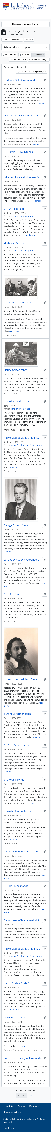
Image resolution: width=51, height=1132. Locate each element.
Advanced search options (18, 47)
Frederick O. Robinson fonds (20, 80)
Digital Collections (12, 1112)
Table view (39, 55)
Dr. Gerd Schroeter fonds (18, 745)
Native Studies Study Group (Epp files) (22, 437)
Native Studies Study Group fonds (26, 445)
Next (31, 1095)
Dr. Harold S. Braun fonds (18, 151)
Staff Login (9, 1128)
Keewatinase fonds (14, 1017)
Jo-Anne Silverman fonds (18, 713)
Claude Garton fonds (15, 369)
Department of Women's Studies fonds (22, 851)
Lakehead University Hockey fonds (22, 177)
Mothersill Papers (14, 243)
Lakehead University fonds (22, 216)
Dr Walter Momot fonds (17, 811)
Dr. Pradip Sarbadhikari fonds (20, 679)
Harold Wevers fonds (20, 408)
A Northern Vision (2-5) (16, 401)
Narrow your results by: (25, 24)
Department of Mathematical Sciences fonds (22, 920)
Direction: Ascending (38, 59)
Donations (34, 1106)
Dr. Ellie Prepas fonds (16, 885)
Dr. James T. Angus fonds (18, 302)
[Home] (25, 6)
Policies (21, 1106)
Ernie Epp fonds (13, 594)
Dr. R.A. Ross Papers (15, 208)
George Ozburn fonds (16, 525)
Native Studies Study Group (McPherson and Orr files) (22, 948)
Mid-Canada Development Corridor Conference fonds (22, 115)
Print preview (10, 55)
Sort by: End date (17, 59)
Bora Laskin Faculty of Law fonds (22, 1058)
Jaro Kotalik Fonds (14, 779)
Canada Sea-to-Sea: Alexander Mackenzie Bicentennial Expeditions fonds (22, 559)
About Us (8, 1106)
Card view (26, 55)
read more (42, 103)
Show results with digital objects (32, 71)
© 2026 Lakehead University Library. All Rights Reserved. (24, 1120)
